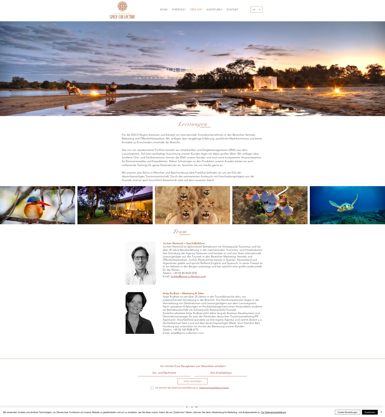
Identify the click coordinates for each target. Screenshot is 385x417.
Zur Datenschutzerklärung (273, 412)
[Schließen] (381, 412)
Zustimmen (370, 412)
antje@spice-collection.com (187, 333)
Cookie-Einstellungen (347, 412)
